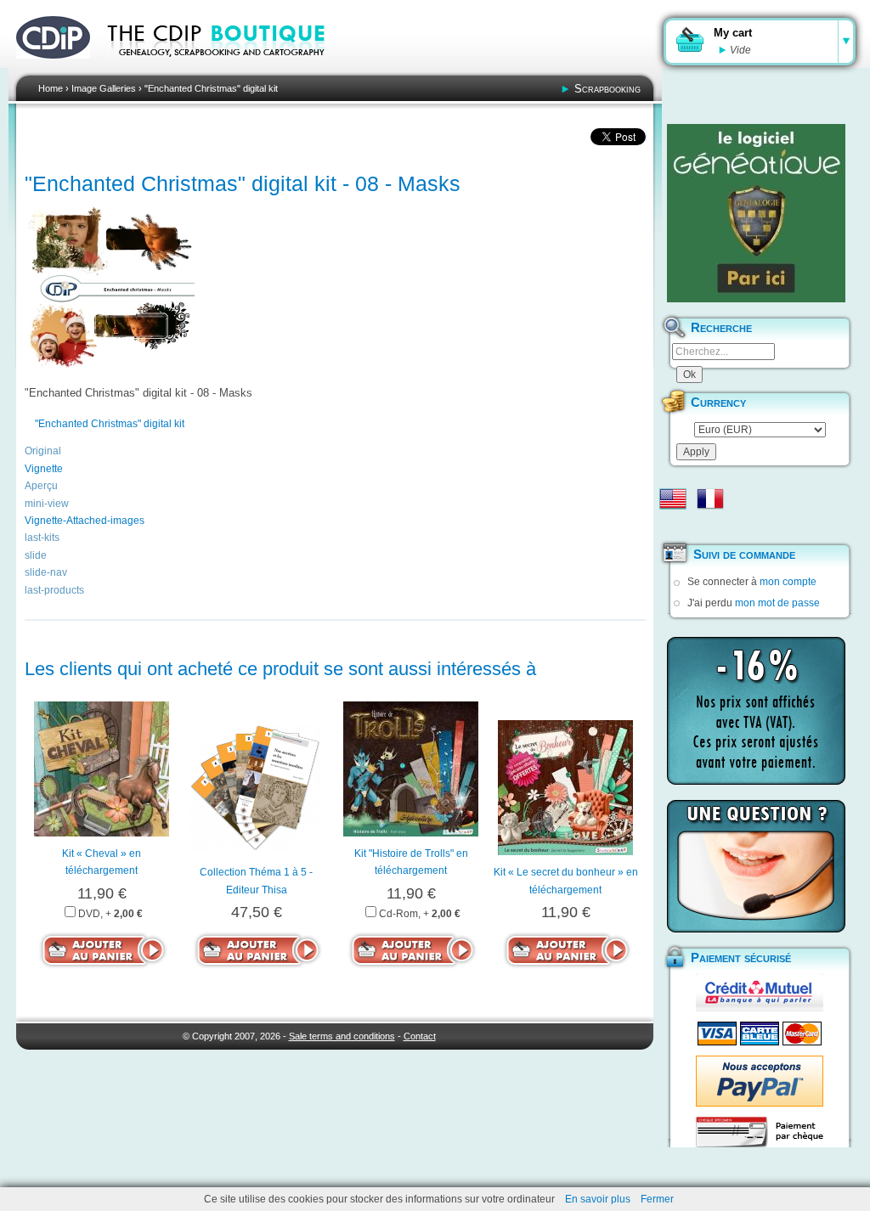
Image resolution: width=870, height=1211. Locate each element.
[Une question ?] (756, 866)
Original (43, 451)
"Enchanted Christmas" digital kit (211, 88)
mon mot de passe (777, 603)
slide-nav (46, 572)
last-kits (42, 538)
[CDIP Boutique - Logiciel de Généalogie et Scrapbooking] (227, 68)
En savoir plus (597, 1199)
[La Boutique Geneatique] (756, 213)
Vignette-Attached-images (84, 521)
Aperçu (41, 486)
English (672, 498)
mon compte (788, 582)
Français (710, 498)
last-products (54, 590)
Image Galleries (103, 88)
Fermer (657, 1199)
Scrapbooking (607, 88)
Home (50, 88)
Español (672, 525)
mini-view (47, 504)
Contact (420, 1036)
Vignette (44, 469)
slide (36, 555)
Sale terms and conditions (342, 1036)
